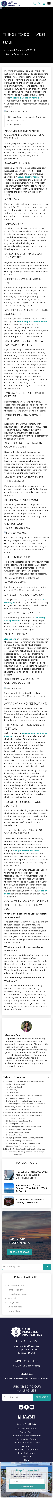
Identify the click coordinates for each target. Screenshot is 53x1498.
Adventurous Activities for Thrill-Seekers (23, 1115)
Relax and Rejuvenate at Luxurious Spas (23, 1126)
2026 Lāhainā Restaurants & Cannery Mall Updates (30, 1201)
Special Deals (26, 1432)
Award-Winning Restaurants (20, 1141)
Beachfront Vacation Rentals (26, 1435)
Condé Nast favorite (28, 177)
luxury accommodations (26, 851)
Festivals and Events (17, 1294)
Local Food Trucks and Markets (22, 1146)
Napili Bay (13, 1090)
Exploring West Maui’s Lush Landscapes (23, 1095)
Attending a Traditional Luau (20, 1109)
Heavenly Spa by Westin (19, 1132)
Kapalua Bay (14, 1092)
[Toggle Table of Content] (46, 1078)
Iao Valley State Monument (32, 321)
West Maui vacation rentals (24, 98)
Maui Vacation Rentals (26, 1429)
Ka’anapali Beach (15, 1087)
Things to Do (14, 1302)
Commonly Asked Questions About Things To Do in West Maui (27, 1153)
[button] (27, 1470)
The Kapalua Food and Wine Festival (24, 1143)
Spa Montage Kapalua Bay (20, 1129)
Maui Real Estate (26, 1453)
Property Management (26, 1449)
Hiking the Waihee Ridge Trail (21, 1098)
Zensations (10, 639)
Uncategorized (15, 1307)
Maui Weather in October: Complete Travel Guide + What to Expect (31, 1188)
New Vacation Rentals (26, 1439)
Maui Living (13, 1298)
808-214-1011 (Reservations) (26, 1366)
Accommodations (16, 1285)
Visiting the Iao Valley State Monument (25, 1101)
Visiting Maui (14, 1311)
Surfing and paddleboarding (20, 1121)
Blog (26, 1460)
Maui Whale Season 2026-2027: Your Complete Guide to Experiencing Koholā (32, 1175)
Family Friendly (15, 1290)
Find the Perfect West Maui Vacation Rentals (25, 1149)
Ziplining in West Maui (17, 1118)
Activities (26, 1446)
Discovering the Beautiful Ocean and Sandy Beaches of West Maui (24, 1082)
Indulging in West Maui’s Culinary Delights (24, 1138)
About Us (26, 1456)
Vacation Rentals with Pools (26, 1442)
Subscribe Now (27, 1487)
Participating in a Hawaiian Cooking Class (23, 1112)
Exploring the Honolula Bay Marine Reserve (27, 1104)
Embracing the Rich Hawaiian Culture (22, 1106)
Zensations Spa (15, 1135)
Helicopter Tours (16, 1124)
